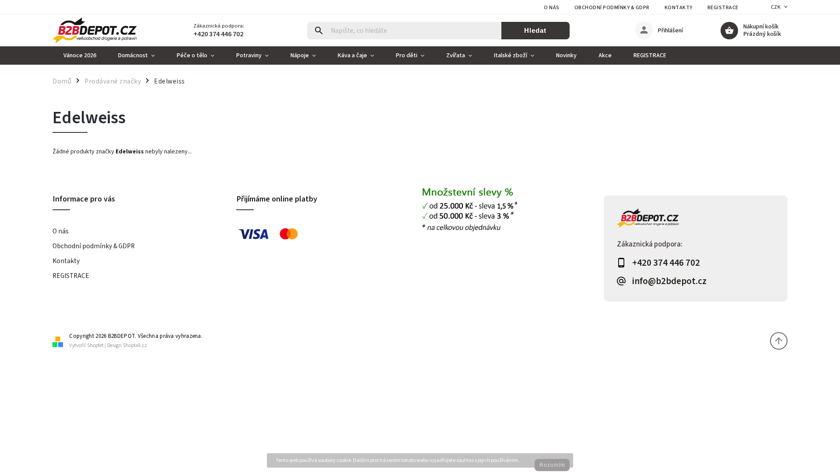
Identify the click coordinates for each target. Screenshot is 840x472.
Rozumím (552, 465)
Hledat (535, 30)
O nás (552, 7)
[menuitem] (79, 55)
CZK (776, 7)
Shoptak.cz (135, 345)
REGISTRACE (722, 7)
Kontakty (679, 7)
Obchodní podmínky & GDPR (612, 7)
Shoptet (95, 345)
